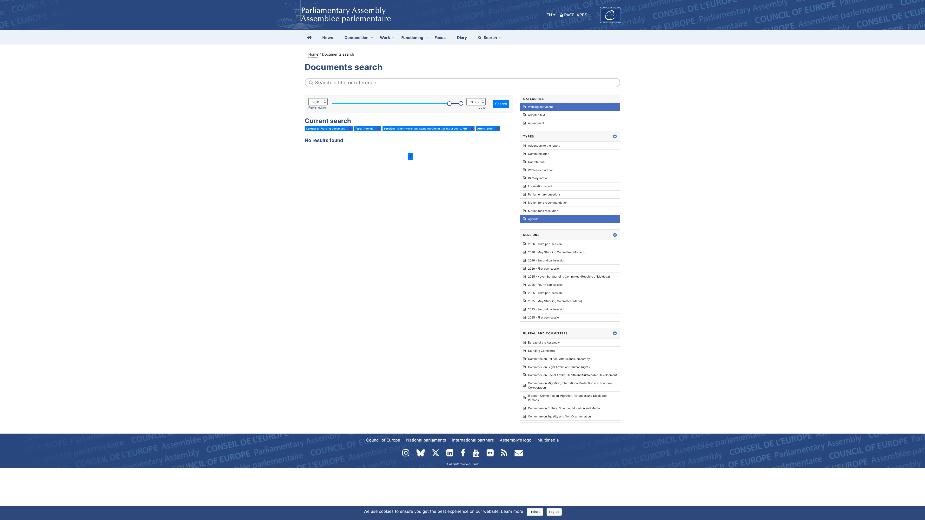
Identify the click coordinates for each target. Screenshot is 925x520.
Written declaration (541, 170)
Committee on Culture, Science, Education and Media (564, 408)
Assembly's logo (515, 440)
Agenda (533, 219)
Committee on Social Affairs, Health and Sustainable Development (572, 375)
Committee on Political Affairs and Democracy (559, 359)
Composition (356, 37)
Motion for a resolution (543, 211)
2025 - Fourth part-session (545, 284)
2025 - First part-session (544, 317)
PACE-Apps (575, 15)
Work (385, 37)
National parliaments (426, 440)
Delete (348, 128)
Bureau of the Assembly (544, 342)
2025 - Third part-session (545, 293)
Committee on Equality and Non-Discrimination (559, 416)
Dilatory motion (538, 178)
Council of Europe (383, 440)
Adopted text (536, 115)
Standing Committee (541, 350)
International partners (473, 440)
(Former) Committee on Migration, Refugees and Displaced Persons (567, 398)
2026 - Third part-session (545, 244)
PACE (476, 463)
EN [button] (549, 15)
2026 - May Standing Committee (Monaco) (556, 252)
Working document (540, 107)
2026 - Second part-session (546, 260)
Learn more (512, 511)
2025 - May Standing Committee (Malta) (555, 301)
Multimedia (548, 440)
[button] (615, 136)
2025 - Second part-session (546, 309)
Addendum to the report (544, 145)
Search (490, 37)
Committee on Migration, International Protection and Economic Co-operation (570, 385)
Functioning (412, 37)
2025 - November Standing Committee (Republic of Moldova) (569, 276)
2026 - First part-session (544, 268)
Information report (540, 186)
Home (313, 54)
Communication (538, 154)
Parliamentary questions (544, 194)
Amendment (536, 123)
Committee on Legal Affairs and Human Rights (559, 367)
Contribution (536, 162)
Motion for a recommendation (548, 202)
